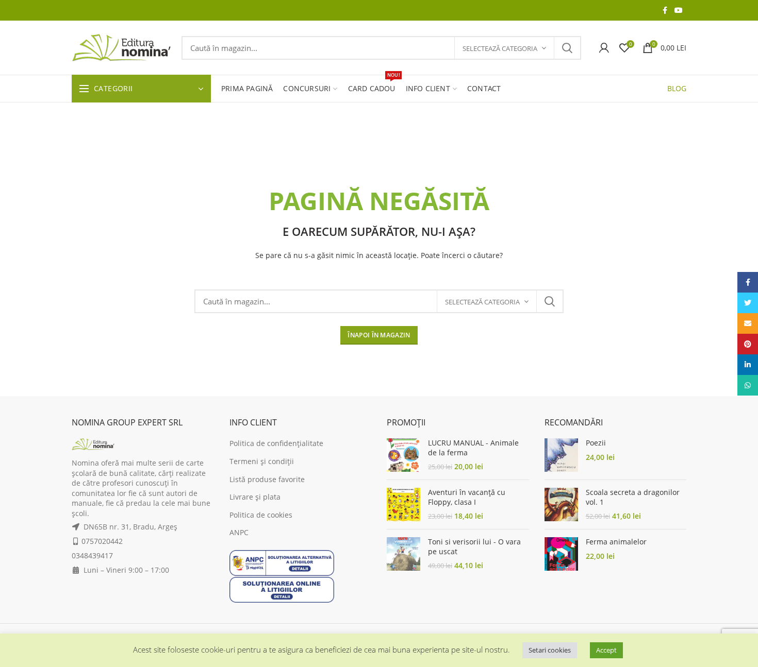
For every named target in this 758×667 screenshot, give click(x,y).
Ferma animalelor (616, 541)
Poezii (596, 443)
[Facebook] (665, 10)
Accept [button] (606, 650)
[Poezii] (561, 455)
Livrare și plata (255, 497)
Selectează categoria (500, 48)
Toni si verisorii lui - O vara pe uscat (474, 546)
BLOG (676, 88)
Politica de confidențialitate (276, 443)
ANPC (239, 532)
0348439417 (92, 555)
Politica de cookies (260, 515)
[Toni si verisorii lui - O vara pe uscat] (403, 554)
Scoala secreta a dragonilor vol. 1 (633, 497)
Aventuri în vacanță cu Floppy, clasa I (466, 497)
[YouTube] (678, 10)
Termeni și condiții (261, 461)
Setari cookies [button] (550, 650)
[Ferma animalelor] (561, 554)
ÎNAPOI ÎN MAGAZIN (379, 335)
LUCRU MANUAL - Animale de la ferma (473, 447)
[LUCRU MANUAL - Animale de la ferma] (403, 455)
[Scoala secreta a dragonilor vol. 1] (561, 504)
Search (567, 48)
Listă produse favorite (267, 479)
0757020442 (102, 541)
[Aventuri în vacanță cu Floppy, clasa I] (403, 504)
